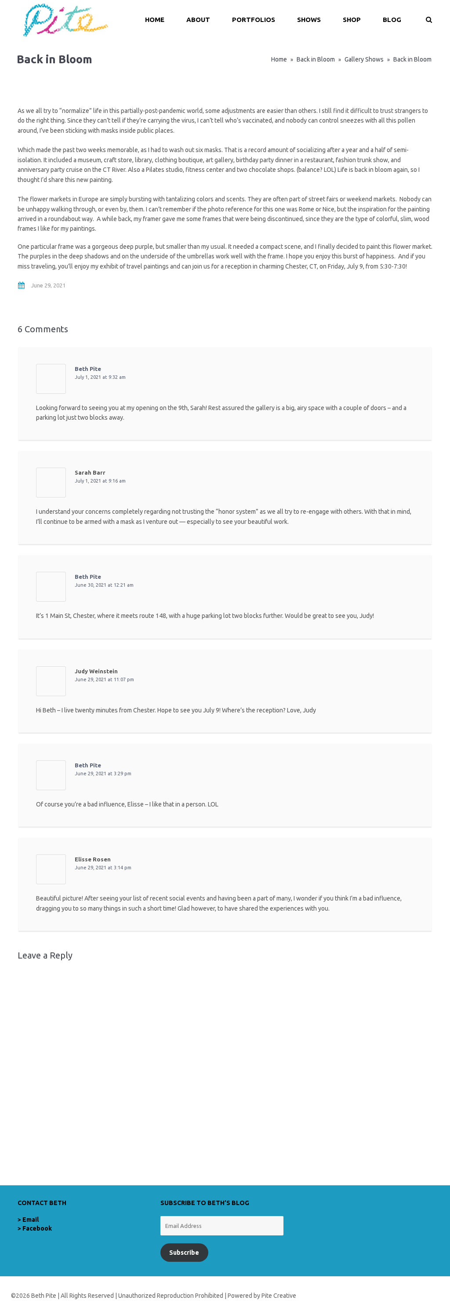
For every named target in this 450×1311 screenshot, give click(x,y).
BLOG (392, 19)
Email (30, 1219)
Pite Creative (278, 1295)
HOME (154, 19)
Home (279, 59)
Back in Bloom (316, 59)
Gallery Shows (364, 59)
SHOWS (309, 19)
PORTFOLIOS (253, 19)
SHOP (352, 19)
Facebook (37, 1228)
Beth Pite (88, 369)
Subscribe (184, 1252)
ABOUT (198, 19)
